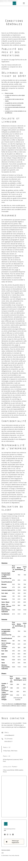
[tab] (10, 749)
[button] (24, 3)
